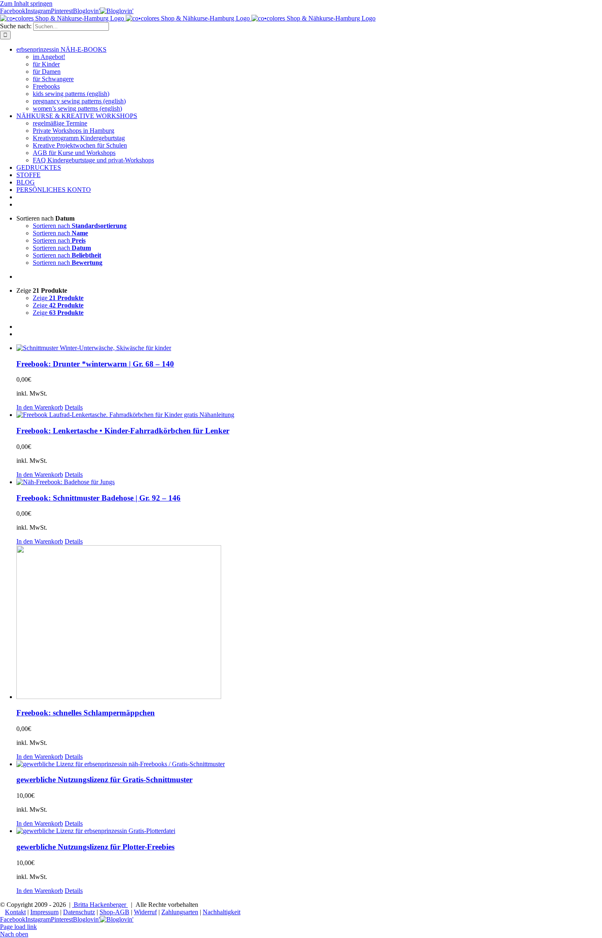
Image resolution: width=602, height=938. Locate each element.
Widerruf (145, 911)
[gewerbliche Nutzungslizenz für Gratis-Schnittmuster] (309, 764)
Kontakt (15, 911)
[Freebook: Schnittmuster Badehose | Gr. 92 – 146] (309, 482)
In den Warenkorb (39, 407)
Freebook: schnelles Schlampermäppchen (85, 712)
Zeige (58, 297)
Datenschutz (79, 911)
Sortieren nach (80, 225)
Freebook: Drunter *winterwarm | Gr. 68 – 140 (95, 364)
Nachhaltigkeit (221, 911)
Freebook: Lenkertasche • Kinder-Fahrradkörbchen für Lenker (122, 430)
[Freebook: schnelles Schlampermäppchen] (309, 623)
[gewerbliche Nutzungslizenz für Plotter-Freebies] (309, 831)
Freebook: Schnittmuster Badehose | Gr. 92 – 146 (98, 498)
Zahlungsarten (179, 911)
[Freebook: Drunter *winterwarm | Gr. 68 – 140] (309, 348)
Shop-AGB (114, 911)
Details (74, 407)
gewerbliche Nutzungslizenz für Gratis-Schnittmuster (104, 779)
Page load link (18, 926)
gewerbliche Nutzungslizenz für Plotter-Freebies (95, 846)
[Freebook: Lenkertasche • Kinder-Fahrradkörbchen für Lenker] (309, 415)
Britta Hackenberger (100, 904)
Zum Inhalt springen (26, 3)
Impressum (44, 911)
